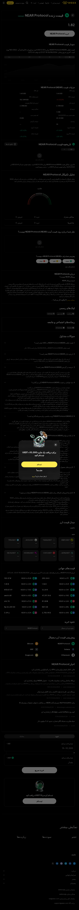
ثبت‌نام (39, 464)
